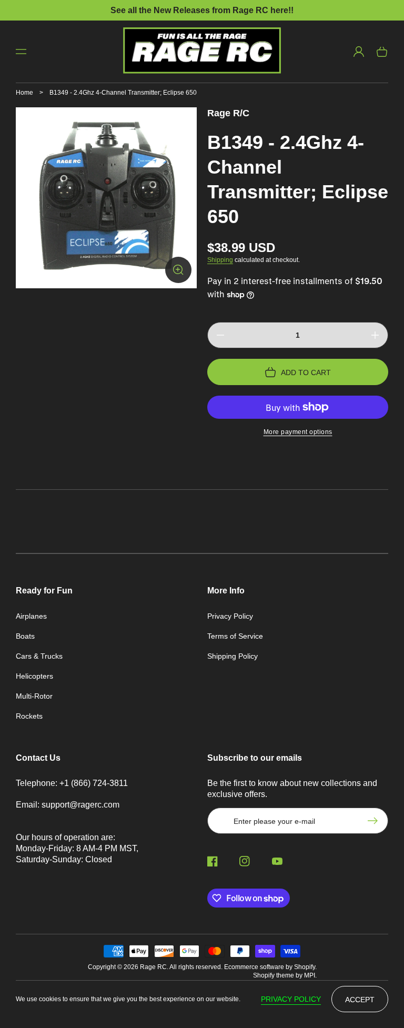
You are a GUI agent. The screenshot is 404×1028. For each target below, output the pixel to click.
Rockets (29, 716)
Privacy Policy (230, 616)
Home (24, 92)
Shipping (220, 260)
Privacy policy (291, 999)
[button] (21, 51)
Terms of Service (235, 636)
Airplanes (31, 616)
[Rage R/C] (202, 51)
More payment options (298, 432)
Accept (360, 999)
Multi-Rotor (34, 696)
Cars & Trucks (39, 656)
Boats (25, 636)
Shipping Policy (232, 656)
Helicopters (34, 676)
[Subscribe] (375, 821)
